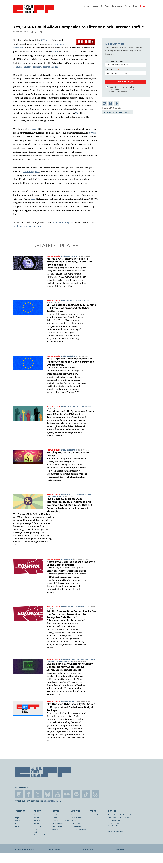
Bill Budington (70, 300)
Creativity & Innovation (60, 820)
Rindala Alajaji (70, 256)
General (18, 815)
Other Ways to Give (115, 831)
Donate (143, 6)
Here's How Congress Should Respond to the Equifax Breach (71, 563)
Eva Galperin (83, 300)
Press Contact (94, 815)
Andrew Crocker (83, 494)
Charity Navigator (52, 801)
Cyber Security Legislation (117, 112)
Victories (37, 820)
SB (69, 286)
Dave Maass (85, 659)
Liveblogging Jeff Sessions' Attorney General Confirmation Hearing (70, 665)
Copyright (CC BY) (24, 849)
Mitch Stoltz (69, 494)
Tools (127, 6)
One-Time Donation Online (118, 817)
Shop (135, 6)
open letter (64, 323)
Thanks (120, 849)
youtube (57, 794)
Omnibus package (65, 716)
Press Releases (77, 817)
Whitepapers (76, 826)
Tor (77, 113)
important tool (20, 535)
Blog (72, 815)
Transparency (57, 823)
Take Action (117, 6)
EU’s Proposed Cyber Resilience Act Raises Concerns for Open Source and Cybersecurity (70, 361)
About (87, 6)
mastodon (19, 794)
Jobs (35, 829)
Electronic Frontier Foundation (33, 10)
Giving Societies (114, 820)
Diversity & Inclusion (41, 835)
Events (73, 820)
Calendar (37, 815)
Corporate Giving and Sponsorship (116, 824)
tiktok (86, 794)
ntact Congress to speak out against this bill (37, 67)
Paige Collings (69, 407)
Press (17, 826)
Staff (35, 832)
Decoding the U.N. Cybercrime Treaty (71, 411)
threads (95, 794)
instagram (38, 794)
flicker (67, 794)
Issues (95, 6)
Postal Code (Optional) (114, 61)
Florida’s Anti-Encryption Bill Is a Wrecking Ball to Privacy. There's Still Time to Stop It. (70, 261)
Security (18, 820)
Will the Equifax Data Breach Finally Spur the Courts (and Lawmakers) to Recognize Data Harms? (72, 614)
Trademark (55, 849)
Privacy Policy (90, 849)
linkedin (76, 794)
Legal (17, 817)
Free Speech (57, 815)
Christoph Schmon (55, 496)
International (57, 826)
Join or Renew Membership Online (121, 815)
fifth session (58, 414)
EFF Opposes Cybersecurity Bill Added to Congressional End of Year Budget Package (71, 707)
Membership (20, 823)
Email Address (111, 70)
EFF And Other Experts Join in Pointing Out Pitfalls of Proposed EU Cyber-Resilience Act (71, 307)
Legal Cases (75, 823)
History (36, 823)
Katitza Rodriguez (85, 407)
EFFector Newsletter (78, 829)
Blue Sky (48, 794)
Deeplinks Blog (53, 256)
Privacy (55, 817)
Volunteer (37, 817)
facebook (28, 794)
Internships (38, 826)
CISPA (44, 40)
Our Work (105, 6)
